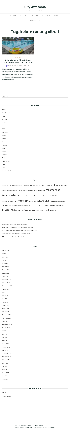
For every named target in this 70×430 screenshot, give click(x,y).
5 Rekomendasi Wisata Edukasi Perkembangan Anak (17, 233)
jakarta (22, 185)
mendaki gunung (6, 190)
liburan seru (64, 185)
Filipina (4, 129)
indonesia (17, 185)
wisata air (23, 200)
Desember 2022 (6, 315)
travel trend (60, 195)
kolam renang (45, 185)
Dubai (3, 122)
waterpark (11, 201)
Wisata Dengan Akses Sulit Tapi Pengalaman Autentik (17, 227)
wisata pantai (26, 210)
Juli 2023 (4, 292)
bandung (7, 185)
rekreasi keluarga (33, 195)
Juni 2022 (5, 334)
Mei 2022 (4, 337)
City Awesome (35, 7)
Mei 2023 (4, 299)
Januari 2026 (5, 250)
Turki (3, 167)
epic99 (4, 392)
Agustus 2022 (6, 327)
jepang (38, 185)
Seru (44, 195)
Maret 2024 (5, 266)
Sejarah (35, 16)
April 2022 (5, 340)
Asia (3, 116)
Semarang (40, 195)
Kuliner (27, 16)
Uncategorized (6, 171)
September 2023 (7, 286)
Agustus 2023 (6, 289)
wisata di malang (41, 205)
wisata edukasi (51, 205)
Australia (4, 119)
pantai (16, 190)
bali (3, 185)
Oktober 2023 (6, 282)
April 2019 (5, 379)
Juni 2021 (5, 363)
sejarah (4, 151)
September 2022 (7, 324)
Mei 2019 (4, 376)
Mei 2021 (4, 366)
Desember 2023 (6, 276)
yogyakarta (52, 210)
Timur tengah (6, 161)
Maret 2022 (5, 344)
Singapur (4, 154)
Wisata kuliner (16, 210)
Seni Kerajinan (45, 16)
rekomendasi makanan (39, 190)
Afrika (4, 109)
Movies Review (35, 20)
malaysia (4, 145)
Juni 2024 (5, 257)
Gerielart (12, 65)
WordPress (29, 427)
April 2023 (5, 302)
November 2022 (6, 318)
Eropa (3, 125)
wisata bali (53, 201)
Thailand (4, 158)
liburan (57, 185)
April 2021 (5, 369)
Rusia (3, 148)
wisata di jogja (33, 205)
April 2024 (5, 263)
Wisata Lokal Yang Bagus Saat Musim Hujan (14, 224)
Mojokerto (12, 190)
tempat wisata (51, 195)
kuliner (52, 185)
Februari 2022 (6, 347)
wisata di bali (6, 206)
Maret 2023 (5, 305)
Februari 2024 (6, 270)
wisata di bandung (16, 205)
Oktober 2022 (6, 321)
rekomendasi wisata (24, 195)
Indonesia (12, 16)
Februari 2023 (6, 308)
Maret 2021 (5, 373)
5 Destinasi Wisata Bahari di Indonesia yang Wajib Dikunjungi (19, 230)
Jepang (4, 135)
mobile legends (6, 396)
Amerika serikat (6, 113)
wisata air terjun (32, 201)
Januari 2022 (5, 350)
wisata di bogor (25, 205)
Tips (20, 16)
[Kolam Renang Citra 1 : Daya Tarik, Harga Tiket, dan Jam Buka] (18, 45)
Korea (4, 138)
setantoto (5, 400)
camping (12, 185)
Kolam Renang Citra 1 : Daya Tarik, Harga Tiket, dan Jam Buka (18, 61)
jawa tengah (33, 185)
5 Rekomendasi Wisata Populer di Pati (13, 237)
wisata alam (43, 200)
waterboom (4, 201)
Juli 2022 (4, 331)
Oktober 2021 (6, 360)
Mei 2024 (4, 260)
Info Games (57, 16)
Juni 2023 (5, 295)
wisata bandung (60, 201)
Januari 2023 (5, 311)
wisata (16, 201)
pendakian (21, 190)
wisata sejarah (43, 210)
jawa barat (26, 185)
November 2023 (6, 279)
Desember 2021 (6, 353)
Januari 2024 (5, 273)
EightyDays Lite (41, 427)
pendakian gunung (28, 190)
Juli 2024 (4, 254)
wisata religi (34, 210)
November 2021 (6, 356)
